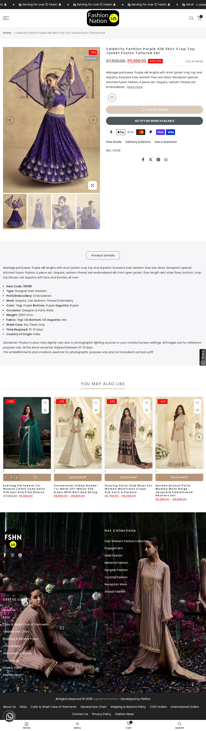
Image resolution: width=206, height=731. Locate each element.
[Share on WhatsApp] (166, 159)
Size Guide (114, 142)
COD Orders (11, 646)
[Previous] (10, 120)
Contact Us (11, 661)
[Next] (93, 120)
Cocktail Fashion (116, 577)
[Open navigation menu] (34, 18)
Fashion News (12, 675)
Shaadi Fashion (115, 592)
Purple (42, 305)
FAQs (6, 617)
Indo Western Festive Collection (127, 541)
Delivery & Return (138, 142)
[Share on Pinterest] (158, 159)
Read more (135, 87)
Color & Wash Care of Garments (26, 624)
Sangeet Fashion (116, 570)
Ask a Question (166, 142)
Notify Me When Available (154, 121)
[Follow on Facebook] (5, 555)
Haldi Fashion (114, 555)
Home (7, 33)
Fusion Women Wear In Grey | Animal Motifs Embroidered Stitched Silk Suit (173, 490)
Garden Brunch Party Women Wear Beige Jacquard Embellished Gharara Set (67, 490)
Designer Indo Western (26, 291)
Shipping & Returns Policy (20, 639)
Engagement (114, 548)
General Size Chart (16, 632)
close (202, 4)
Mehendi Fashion (116, 563)
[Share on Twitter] (150, 159)
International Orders (17, 653)
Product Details (103, 255)
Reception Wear (116, 584)
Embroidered (28, 296)
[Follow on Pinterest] (20, 555)
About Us (9, 610)
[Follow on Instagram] (12, 555)
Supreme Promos (105, 699)
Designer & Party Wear (30, 310)
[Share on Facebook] (143, 159)
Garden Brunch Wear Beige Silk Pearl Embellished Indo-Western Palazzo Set (123, 489)
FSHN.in (145, 699)
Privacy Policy (12, 668)
